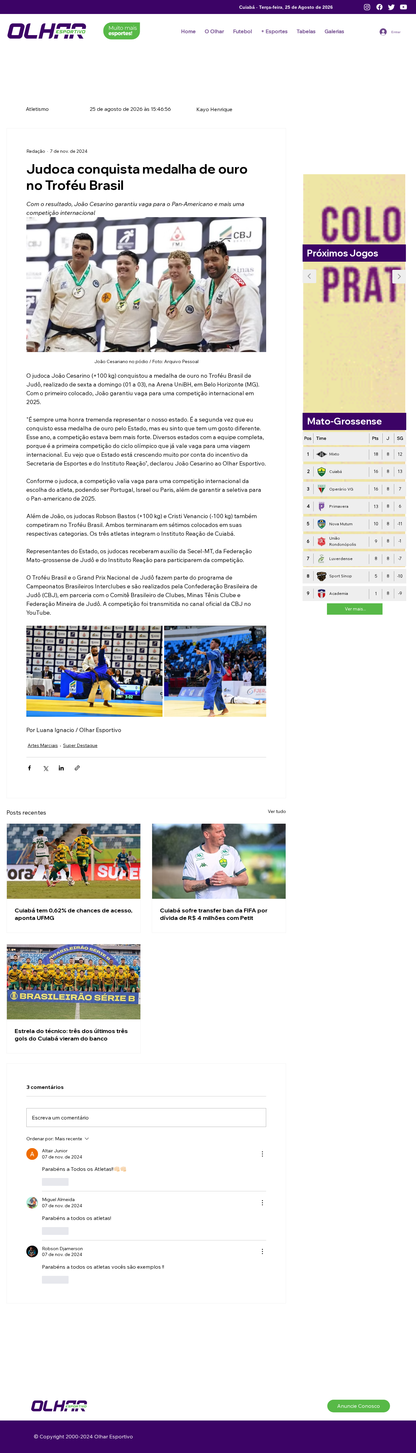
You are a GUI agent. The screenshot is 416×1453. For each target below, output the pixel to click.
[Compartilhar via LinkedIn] (61, 775)
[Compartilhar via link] (77, 775)
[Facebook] (379, 7)
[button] (242, 31)
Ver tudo (277, 818)
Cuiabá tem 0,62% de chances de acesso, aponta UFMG (73, 921)
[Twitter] (391, 7)
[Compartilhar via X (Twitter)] (45, 775)
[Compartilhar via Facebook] (29, 775)
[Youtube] (403, 7)
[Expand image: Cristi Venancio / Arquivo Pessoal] (215, 671)
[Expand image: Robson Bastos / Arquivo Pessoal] (94, 671)
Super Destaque (43, 754)
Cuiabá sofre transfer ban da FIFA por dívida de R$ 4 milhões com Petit (213, 921)
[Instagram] (367, 7)
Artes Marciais (41, 745)
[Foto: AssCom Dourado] (73, 868)
